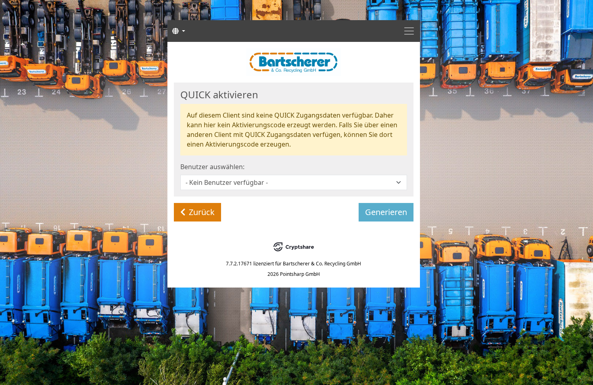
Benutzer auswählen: (212, 166)
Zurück (202, 212)
